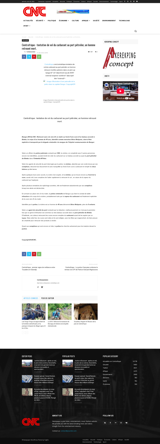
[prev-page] (23, 332)
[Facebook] (125, 1)
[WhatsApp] (39, 57)
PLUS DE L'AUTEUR (47, 298)
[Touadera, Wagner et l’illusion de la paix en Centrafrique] (86, 311)
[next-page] (26, 332)
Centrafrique (49, 64)
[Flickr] (116, 423)
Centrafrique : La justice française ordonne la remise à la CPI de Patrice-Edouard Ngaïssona (81, 268)
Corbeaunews (31, 52)
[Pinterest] (34, 57)
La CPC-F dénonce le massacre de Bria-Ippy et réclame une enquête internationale (58, 324)
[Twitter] (131, 1)
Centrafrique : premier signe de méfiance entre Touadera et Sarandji (38, 268)
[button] (135, 31)
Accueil (24, 37)
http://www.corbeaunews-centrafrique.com (48, 283)
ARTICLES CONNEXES (31, 298)
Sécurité (30, 37)
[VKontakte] (126, 423)
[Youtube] (137, 1)
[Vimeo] (134, 1)
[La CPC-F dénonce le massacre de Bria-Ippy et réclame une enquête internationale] (60, 311)
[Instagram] (128, 1)
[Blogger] (105, 423)
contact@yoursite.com (69, 431)
